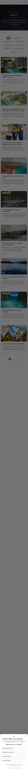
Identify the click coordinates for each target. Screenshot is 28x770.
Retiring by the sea (6, 760)
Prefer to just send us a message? (14, 767)
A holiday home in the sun (8, 752)
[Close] (26, 736)
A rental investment (6, 756)
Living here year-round (7, 748)
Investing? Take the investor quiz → (14, 764)
